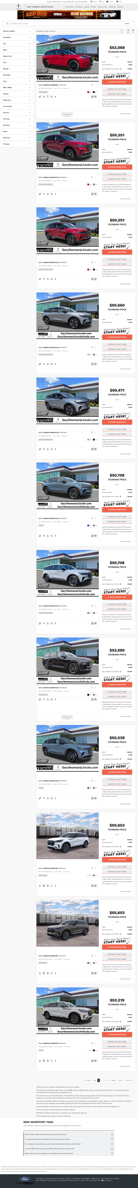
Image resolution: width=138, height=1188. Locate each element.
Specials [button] (86, 7)
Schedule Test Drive (117, 94)
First (88, 1080)
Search (127, 23)
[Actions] (95, 85)
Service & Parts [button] (102, 7)
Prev (94, 1080)
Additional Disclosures (110, 1178)
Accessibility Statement (81, 1178)
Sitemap (62, 1178)
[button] (97, 58)
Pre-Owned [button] (78, 7)
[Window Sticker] (95, 96)
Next (114, 1080)
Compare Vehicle (125, 114)
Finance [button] (93, 7)
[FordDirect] (25, 1180)
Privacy (68, 1178)
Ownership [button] (112, 7)
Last (120, 1080)
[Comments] (92, 96)
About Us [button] (120, 7)
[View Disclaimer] (55, 97)
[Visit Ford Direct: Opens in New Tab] (107, 1180)
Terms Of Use (95, 1178)
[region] (117, 64)
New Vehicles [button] (69, 7)
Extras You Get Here (117, 89)
